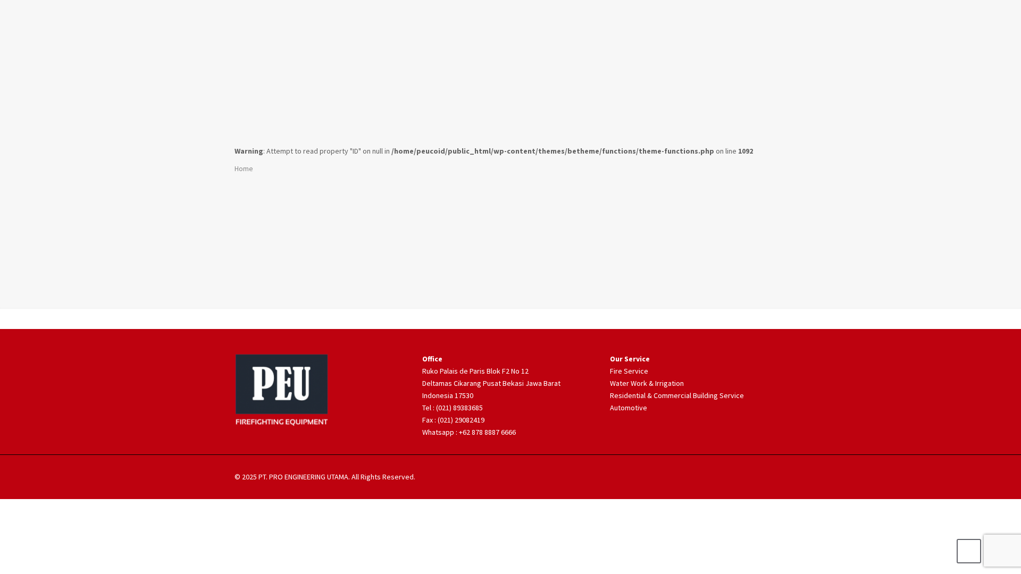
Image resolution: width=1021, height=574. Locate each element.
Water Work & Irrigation (647, 383)
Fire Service (629, 371)
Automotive (628, 407)
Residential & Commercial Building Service (677, 395)
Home (244, 168)
